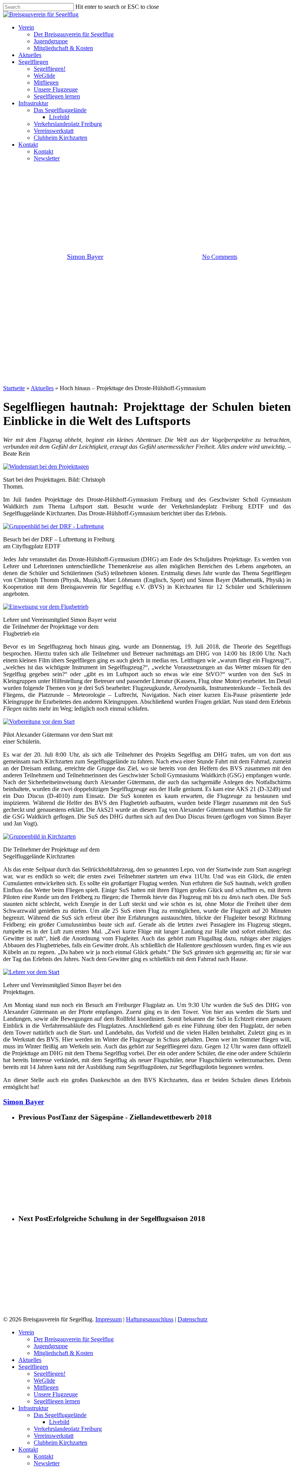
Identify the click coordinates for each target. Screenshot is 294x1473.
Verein (161, 203)
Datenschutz (192, 1319)
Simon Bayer (85, 256)
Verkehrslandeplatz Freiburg (68, 1429)
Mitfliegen (46, 1387)
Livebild (59, 1422)
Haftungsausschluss (149, 1319)
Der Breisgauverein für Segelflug (74, 1339)
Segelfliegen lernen (57, 1401)
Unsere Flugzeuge (56, 1394)
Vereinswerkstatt (54, 1435)
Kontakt (28, 1449)
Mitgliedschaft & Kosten (63, 1353)
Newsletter (47, 1463)
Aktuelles (42, 388)
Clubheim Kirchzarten (60, 1442)
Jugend (133, 203)
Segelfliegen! (49, 1373)
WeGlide (44, 1380)
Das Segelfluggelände (60, 1415)
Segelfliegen (33, 1366)
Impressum (108, 1319)
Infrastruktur (33, 1408)
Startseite (14, 388)
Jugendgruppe (51, 1346)
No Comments (219, 256)
